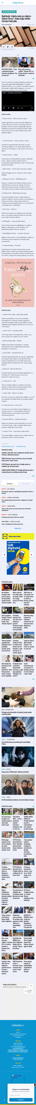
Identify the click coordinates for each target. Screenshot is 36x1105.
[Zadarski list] (18, 2)
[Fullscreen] (32, 108)
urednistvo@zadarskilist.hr (18, 1058)
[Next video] (8, 108)
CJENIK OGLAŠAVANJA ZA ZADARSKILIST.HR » (18, 1050)
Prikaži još (18, 528)
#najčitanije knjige (21, 446)
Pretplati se (21, 1099)
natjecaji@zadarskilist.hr (18, 1048)
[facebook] (4, 47)
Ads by (30, 110)
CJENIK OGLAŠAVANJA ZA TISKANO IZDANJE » (18, 1051)
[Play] (4, 108)
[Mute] (13, 108)
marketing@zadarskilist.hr (19, 1046)
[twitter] (8, 47)
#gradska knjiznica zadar (8, 446)
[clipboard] (12, 47)
